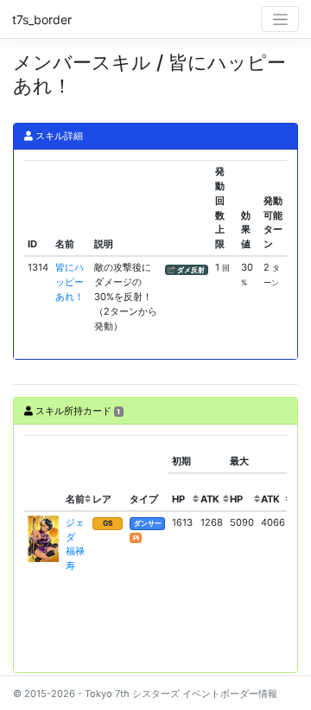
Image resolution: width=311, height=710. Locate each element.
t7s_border (42, 19)
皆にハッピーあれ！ (69, 282)
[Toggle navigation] (280, 19)
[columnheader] (43, 472)
